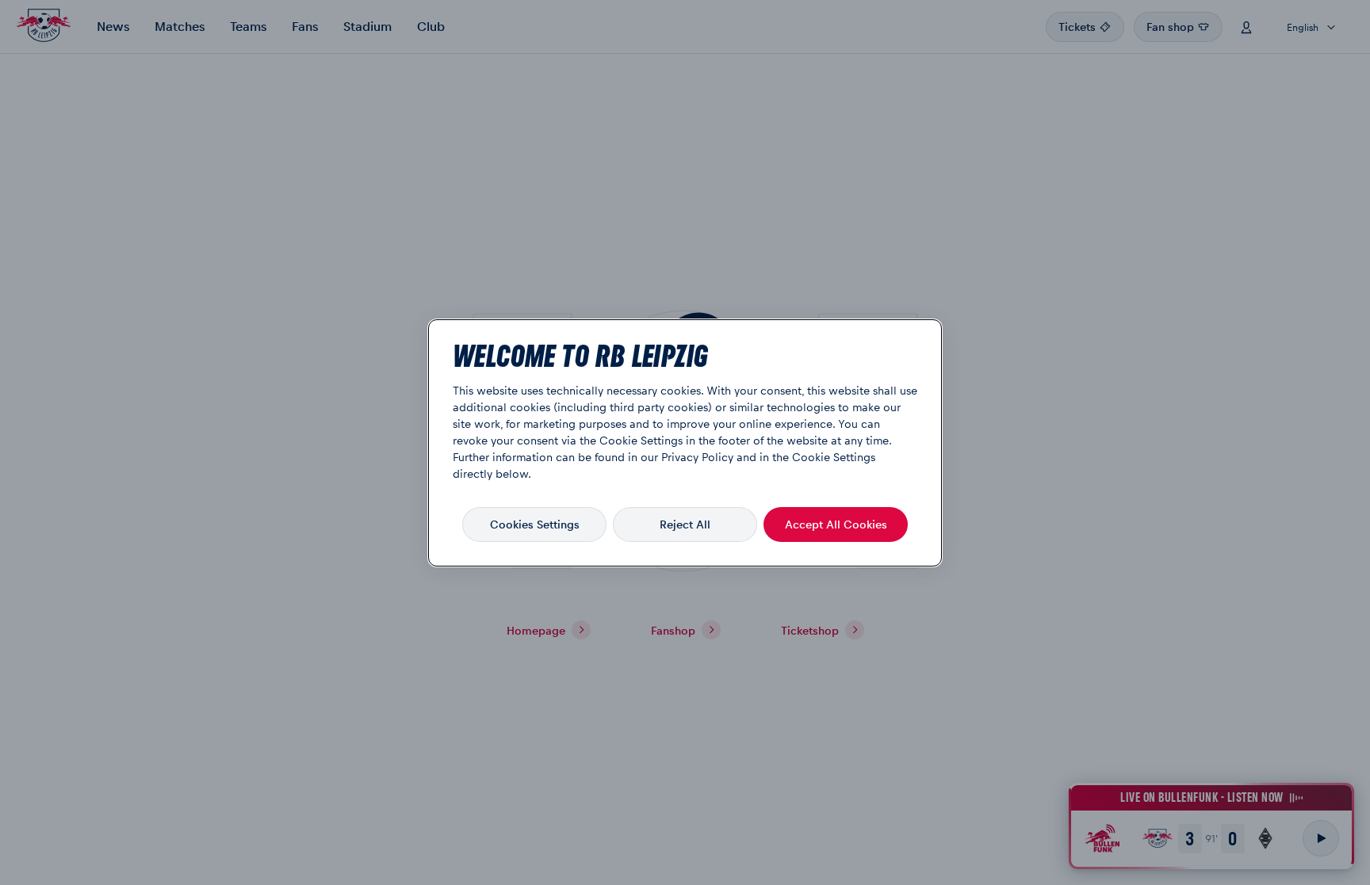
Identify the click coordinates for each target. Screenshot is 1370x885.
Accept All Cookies (836, 524)
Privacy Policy (697, 456)
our (649, 456)
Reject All (685, 524)
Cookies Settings (535, 524)
